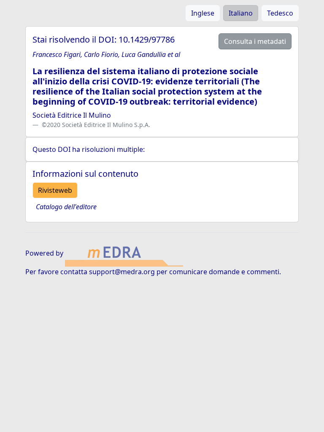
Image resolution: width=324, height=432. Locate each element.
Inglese (202, 13)
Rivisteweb (55, 190)
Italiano (241, 13)
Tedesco (280, 13)
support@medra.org (122, 271)
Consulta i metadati (255, 41)
